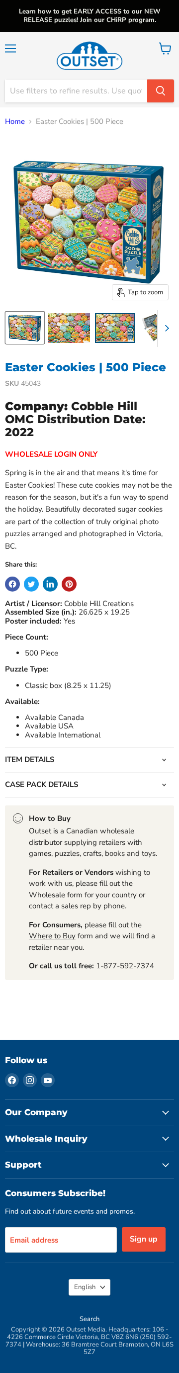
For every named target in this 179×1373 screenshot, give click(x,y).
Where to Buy (52, 936)
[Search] (160, 90)
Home (15, 121)
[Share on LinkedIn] (50, 584)
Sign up (144, 1239)
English (84, 1287)
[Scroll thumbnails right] (165, 328)
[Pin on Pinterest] (69, 584)
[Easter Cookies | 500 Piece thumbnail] (24, 328)
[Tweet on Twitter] (31, 584)
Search (89, 1319)
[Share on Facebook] (12, 584)
